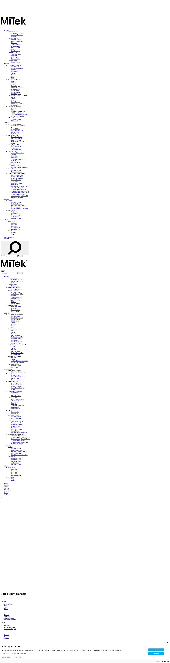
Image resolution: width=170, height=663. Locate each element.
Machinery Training (16, 183)
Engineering (11, 210)
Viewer (13, 73)
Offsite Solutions (12, 52)
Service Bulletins (16, 180)
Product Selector (16, 89)
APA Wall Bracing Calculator (19, 114)
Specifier (13, 75)
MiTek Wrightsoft (16, 94)
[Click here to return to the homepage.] (14, 27)
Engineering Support (17, 212)
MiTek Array (15, 90)
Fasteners (14, 36)
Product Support (15, 39)
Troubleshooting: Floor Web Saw (20, 192)
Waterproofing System (14, 287)
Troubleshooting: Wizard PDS (19, 196)
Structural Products (13, 31)
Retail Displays (15, 51)
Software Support (16, 119)
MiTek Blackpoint (16, 92)
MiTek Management (17, 68)
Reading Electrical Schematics (19, 186)
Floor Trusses (15, 57)
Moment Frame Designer (18, 111)
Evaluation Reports (16, 215)
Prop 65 (13, 232)
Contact (6, 485)
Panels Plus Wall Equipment (19, 167)
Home (6, 483)
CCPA (13, 234)
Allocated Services (16, 450)
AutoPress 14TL (16, 154)
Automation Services (13, 169)
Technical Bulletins (16, 44)
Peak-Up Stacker (16, 140)
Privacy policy (18, 657)
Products (6, 30)
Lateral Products (12, 60)
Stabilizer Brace (15, 59)
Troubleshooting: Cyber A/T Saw (20, 191)
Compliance (11, 477)
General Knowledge (17, 197)
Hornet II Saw (15, 132)
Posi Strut (14, 55)
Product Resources (13, 38)
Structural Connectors (17, 33)
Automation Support (17, 175)
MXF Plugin (14, 121)
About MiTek (11, 467)
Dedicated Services (16, 204)
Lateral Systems (15, 62)
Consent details (6, 657)
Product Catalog (15, 46)
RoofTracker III (15, 162)
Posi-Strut (14, 308)
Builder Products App (17, 87)
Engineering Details (16, 213)
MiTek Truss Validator (17, 116)
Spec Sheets (14, 181)
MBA (13, 76)
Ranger (13, 143)
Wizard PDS (14, 148)
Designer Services (16, 218)
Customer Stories (16, 229)
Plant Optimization (16, 172)
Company (14, 223)
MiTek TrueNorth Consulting (19, 208)
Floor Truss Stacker (16, 137)
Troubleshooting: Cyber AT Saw (20, 437)
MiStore (13, 49)
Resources (14, 224)
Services (6, 199)
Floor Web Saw (15, 133)
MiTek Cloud (15, 71)
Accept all (156, 650)
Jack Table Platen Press (17, 159)
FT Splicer (14, 157)
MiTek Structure (15, 67)
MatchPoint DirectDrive (18, 125)
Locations (14, 226)
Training (6, 493)
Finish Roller (15, 156)
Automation (7, 122)
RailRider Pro (15, 161)
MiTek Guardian (16, 170)
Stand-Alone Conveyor (17, 141)
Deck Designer (15, 86)
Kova (12, 81)
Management (8, 604)
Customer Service (9, 237)
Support (6, 238)
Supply (13, 97)
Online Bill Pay (15, 47)
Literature (14, 43)
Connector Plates (16, 54)
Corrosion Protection (17, 35)
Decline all (156, 653)
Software (6, 63)
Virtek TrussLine (16, 149)
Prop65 (13, 479)
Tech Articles (15, 216)
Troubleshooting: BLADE (18, 189)
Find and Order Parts (17, 176)
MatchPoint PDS (16, 146)
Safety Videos (15, 184)
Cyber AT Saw (15, 129)
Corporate (7, 494)
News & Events (15, 227)
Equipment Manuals (17, 178)
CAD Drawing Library (17, 41)
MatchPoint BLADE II (17, 130)
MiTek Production (16, 70)
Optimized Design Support (18, 205)
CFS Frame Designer (17, 113)
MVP (12, 78)
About (6, 219)
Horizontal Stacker (16, 138)
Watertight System (16, 289)
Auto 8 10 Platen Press (17, 153)
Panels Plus (14, 413)
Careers (6, 491)
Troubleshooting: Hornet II (18, 194)
